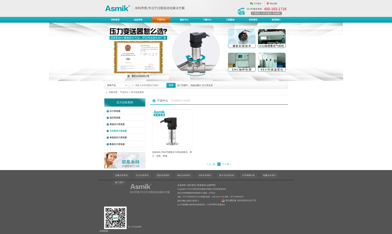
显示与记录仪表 (226, 175)
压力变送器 (115, 111)
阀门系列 (119, 182)
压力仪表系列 (137, 92)
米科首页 (115, 19)
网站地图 (273, 3)
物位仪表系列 (183, 175)
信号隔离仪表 (248, 175)
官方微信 (257, 3)
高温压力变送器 (117, 124)
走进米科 (138, 19)
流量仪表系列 (121, 175)
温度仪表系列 (163, 175)
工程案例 (230, 19)
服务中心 (184, 19)
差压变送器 (115, 117)
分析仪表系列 (204, 175)
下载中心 (207, 19)
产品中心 (161, 19)
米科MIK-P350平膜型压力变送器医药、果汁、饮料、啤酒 (172, 154)
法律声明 (211, 185)
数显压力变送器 (117, 144)
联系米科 (201, 185)
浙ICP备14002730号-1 (188, 200)
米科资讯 (253, 19)
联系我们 (276, 19)
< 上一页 (211, 164)
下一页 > (227, 164)
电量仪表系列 (269, 175)
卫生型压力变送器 (118, 131)
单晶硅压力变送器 (118, 137)
